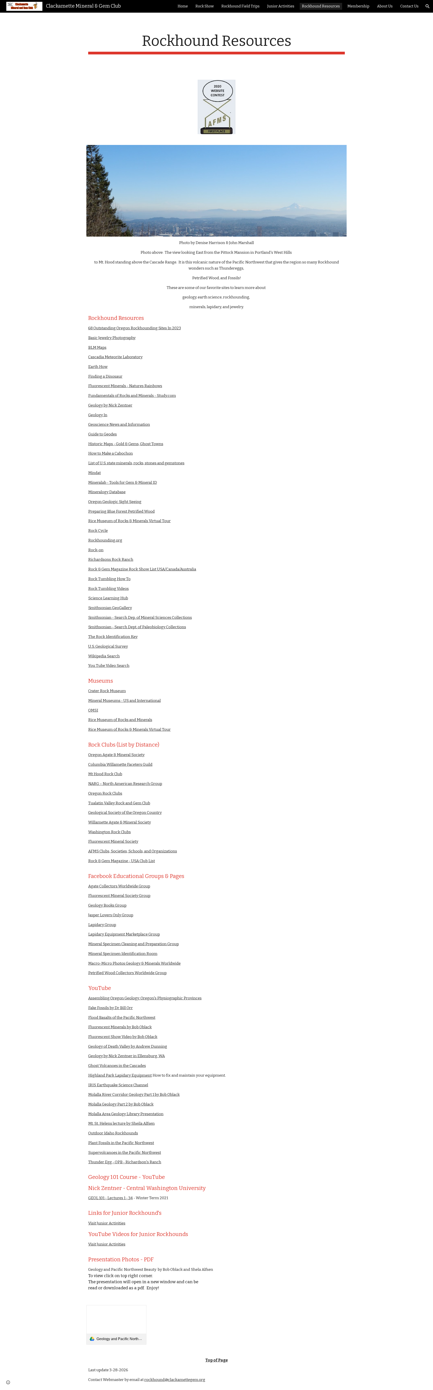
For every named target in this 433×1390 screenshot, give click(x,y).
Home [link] (183, 6)
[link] (116, 1325)
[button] (427, 6)
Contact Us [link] (409, 6)
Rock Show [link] (205, 6)
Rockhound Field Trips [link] (240, 6)
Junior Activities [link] (280, 6)
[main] (216, 43)
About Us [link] (385, 6)
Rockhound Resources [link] (321, 6)
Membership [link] (358, 6)
